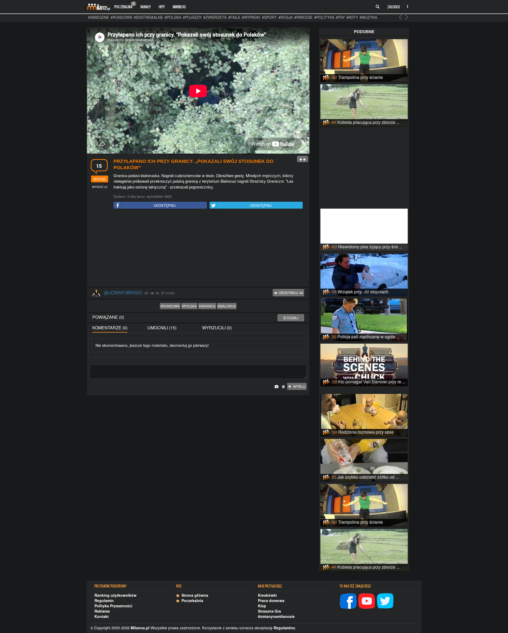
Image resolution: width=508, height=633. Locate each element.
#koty (352, 17)
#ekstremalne (148, 17)
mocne (99, 179)
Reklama (102, 611)
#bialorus (227, 306)
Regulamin (104, 600)
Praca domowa (271, 600)
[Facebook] (348, 600)
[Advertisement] (198, 249)
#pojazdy (192, 17)
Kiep (262, 605)
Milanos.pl (140, 627)
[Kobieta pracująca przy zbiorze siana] (364, 104)
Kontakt (101, 616)
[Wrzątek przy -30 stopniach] (364, 274)
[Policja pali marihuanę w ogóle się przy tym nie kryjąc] (364, 319)
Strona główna (193, 595)
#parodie (303, 17)
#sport (269, 17)
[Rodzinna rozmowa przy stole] (364, 414)
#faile (234, 17)
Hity (162, 6)
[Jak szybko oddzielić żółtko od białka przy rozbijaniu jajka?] (364, 459)
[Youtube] (366, 600)
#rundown (121, 17)
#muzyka (368, 17)
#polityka (324, 17)
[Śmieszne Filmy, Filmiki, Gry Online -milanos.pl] (98, 6)
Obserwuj (290, 292)
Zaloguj (393, 6)
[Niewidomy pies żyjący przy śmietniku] (364, 229)
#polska (173, 17)
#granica (207, 306)
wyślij (298, 386)
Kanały (145, 6)
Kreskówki (267, 595)
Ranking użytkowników (115, 595)
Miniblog (179, 6)
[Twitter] (385, 600)
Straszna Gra (269, 611)
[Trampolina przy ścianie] (364, 59)
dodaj (292, 317)
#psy (340, 17)
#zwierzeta (214, 17)
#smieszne (98, 17)
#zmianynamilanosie (276, 616)
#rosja (285, 17)
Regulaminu (284, 627)
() (99, 187)
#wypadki (251, 17)
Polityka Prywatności (113, 605)
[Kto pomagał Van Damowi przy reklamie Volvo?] (364, 364)
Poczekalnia (124, 5)
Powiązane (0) (108, 317)
